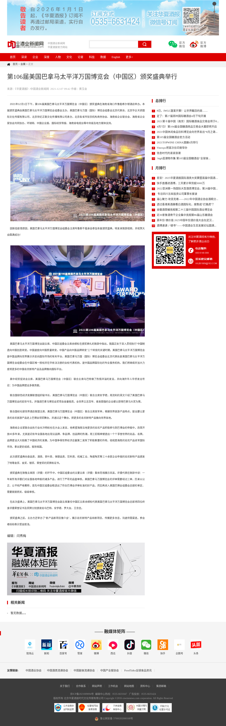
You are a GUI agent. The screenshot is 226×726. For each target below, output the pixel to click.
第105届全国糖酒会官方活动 (173, 137)
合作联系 (81, 686)
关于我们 (65, 686)
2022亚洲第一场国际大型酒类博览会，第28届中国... (187, 188)
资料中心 (145, 686)
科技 (92, 57)
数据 (103, 57)
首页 (13, 57)
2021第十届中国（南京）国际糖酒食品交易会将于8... (188, 121)
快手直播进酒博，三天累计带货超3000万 (181, 183)
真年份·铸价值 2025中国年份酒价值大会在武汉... (185, 220)
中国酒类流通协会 (57, 670)
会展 (22, 64)
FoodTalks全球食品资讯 (138, 670)
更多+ (129, 57)
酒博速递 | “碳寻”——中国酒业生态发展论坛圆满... (186, 225)
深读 (24, 57)
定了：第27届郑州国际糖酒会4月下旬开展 (181, 116)
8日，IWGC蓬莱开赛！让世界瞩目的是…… (182, 110)
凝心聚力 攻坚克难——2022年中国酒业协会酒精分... (187, 199)
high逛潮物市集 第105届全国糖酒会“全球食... (183, 158)
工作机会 (113, 686)
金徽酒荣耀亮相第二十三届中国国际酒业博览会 (184, 209)
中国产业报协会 (109, 670)
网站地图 (129, 686)
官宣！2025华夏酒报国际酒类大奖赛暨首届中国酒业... (188, 178)
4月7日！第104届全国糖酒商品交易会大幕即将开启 (187, 126)
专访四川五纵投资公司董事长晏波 (177, 193)
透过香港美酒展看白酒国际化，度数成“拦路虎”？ (186, 204)
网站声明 (97, 686)
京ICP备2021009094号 (82, 694)
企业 (35, 57)
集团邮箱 (161, 686)
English (116, 57)
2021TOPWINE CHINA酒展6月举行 (177, 142)
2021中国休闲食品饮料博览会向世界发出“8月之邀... (187, 131)
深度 (46, 57)
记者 (80, 57)
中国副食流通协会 (84, 670)
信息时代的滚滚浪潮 (169, 153)
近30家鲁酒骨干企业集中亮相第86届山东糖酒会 (185, 215)
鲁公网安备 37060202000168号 (116, 718)
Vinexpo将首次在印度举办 (172, 147)
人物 (58, 57)
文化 (69, 57)
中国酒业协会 (33, 670)
